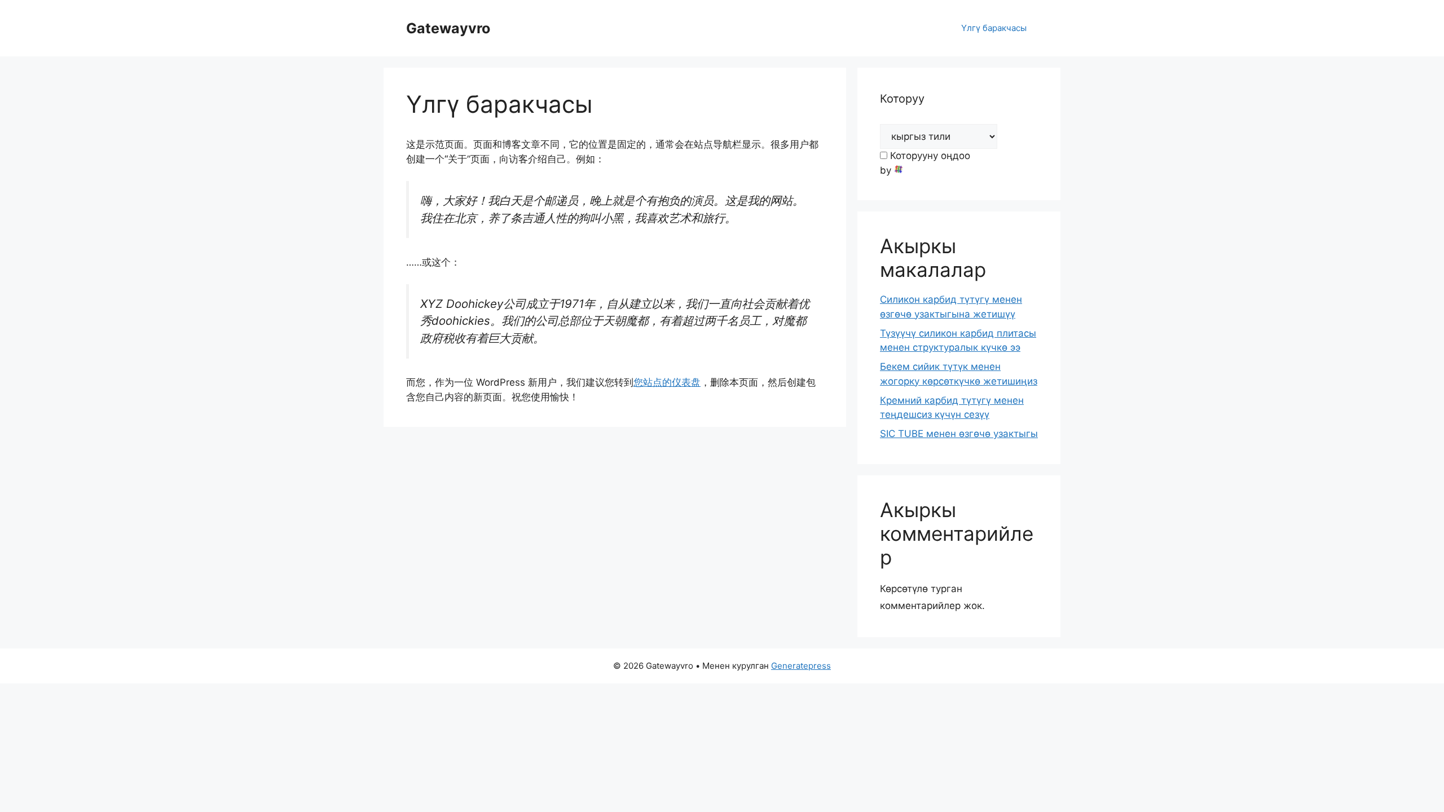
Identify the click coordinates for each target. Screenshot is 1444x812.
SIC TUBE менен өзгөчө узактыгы (959, 433)
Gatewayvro (448, 28)
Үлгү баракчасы (994, 28)
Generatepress (801, 665)
